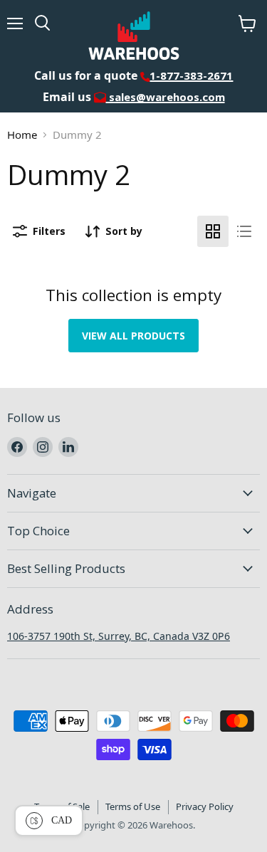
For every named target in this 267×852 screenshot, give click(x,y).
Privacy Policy (205, 806)
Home (22, 134)
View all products (133, 335)
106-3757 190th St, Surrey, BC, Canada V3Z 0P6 (118, 636)
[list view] (244, 231)
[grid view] (213, 231)
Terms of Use (132, 806)
